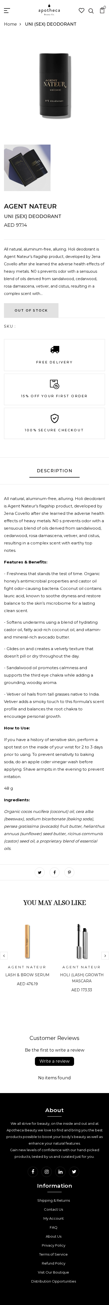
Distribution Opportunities (53, 1281)
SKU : (10, 326)
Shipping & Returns (53, 1200)
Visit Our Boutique (53, 1272)
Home (10, 24)
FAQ (53, 1227)
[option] (27, 956)
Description (54, 470)
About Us (53, 1236)
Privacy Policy (53, 1245)
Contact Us (53, 1209)
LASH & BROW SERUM (27, 975)
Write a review (54, 1061)
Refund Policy (53, 1263)
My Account (53, 1218)
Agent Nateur (30, 206)
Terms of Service (53, 1254)
